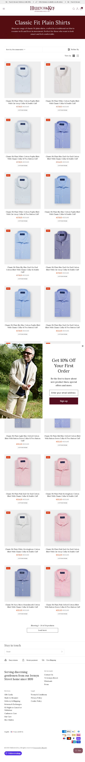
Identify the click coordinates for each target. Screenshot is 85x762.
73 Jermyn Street (51, 678)
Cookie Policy (36, 701)
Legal (33, 691)
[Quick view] (38, 96)
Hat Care (8, 717)
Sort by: (14, 50)
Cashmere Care (10, 713)
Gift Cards (8, 695)
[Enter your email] (62, 651)
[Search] (73, 8)
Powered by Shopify (40, 748)
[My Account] (77, 8)
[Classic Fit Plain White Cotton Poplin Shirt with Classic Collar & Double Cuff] (62, 80)
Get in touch (48, 671)
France (18, 732)
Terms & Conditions (39, 695)
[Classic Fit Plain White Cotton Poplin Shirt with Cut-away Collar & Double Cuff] (22, 80)
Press (46, 684)
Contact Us (48, 675)
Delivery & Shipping (12, 701)
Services (7, 691)
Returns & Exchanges (12, 704)
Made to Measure (11, 698)
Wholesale (48, 681)
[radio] (74, 56)
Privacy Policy (36, 698)
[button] (3, 8)
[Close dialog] (82, 345)
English (6, 732)
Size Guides (9, 720)
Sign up (64, 401)
